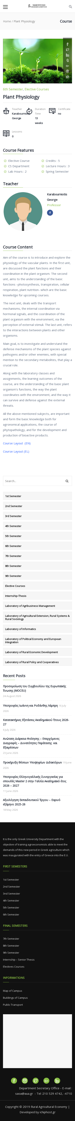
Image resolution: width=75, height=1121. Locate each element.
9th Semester (13, 576)
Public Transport (13, 1004)
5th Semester (13, 536)
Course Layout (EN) (17, 443)
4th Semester (13, 526)
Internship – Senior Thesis (19, 959)
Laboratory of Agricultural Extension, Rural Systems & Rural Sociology (37, 617)
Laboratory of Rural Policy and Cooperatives (32, 662)
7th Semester (13, 556)
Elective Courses (37, 89)
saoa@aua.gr (24, 1093)
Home (7, 21)
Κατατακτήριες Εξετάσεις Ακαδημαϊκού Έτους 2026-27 (36, 722)
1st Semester (13, 496)
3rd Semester (13, 516)
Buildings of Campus (15, 997)
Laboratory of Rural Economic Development (31, 652)
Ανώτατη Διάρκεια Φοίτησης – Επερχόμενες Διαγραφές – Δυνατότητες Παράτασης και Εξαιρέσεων (31, 743)
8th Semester (13, 566)
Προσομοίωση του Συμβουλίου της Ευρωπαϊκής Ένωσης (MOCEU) (34, 688)
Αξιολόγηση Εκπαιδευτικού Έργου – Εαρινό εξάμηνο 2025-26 (31, 802)
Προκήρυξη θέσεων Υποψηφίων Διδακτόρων (32, 762)
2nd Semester (13, 506)
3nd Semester (11, 893)
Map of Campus (12, 990)
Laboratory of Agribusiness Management (30, 606)
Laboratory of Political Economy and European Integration (33, 640)
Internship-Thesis (15, 596)
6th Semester (13, 89)
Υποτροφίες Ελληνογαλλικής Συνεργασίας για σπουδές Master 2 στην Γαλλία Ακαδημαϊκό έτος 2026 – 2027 (34, 781)
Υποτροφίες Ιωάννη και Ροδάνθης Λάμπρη (30, 705)
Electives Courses (13, 966)
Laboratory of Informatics (20, 629)
